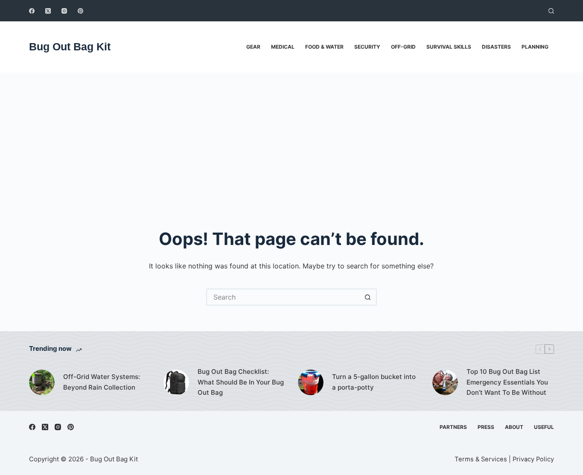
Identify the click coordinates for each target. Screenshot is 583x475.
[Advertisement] (291, 136)
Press (486, 427)
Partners (453, 427)
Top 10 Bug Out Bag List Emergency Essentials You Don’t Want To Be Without (507, 382)
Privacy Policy (533, 459)
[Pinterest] (80, 11)
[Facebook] (32, 11)
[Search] (551, 11)
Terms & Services (481, 459)
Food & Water (324, 47)
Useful (544, 427)
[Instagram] (64, 11)
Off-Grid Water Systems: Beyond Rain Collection (101, 382)
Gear (253, 47)
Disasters (496, 47)
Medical (282, 47)
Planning (535, 47)
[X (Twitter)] (48, 11)
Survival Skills (448, 47)
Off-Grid (403, 47)
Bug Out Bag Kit (70, 46)
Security (367, 47)
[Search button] (368, 297)
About (514, 427)
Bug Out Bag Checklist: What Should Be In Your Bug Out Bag (241, 382)
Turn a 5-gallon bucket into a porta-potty (374, 382)
